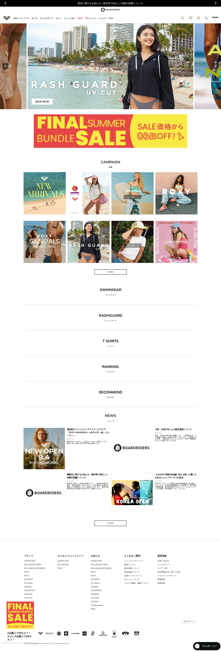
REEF (93, 609)
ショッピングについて (133, 561)
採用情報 (161, 583)
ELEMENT (28, 579)
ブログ (110, 18)
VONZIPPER (29, 590)
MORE (111, 272)
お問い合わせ (163, 561)
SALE (80, 18)
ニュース (102, 18)
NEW (15, 18)
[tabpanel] (110, 66)
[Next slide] (215, 3)
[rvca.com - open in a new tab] (50, 633)
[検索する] (182, 18)
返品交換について (132, 568)
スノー (58, 18)
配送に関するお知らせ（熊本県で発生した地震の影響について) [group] (110, 3)
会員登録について (132, 572)
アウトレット (90, 18)
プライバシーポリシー (167, 575)
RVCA (26, 575)
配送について (130, 564)
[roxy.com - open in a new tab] (40, 633)
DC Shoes (28, 583)
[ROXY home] (6, 18)
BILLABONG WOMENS (34, 568)
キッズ (34, 18)
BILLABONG (63, 564)
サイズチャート (164, 564)
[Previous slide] (5, 3)
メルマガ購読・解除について (136, 583)
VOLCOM (28, 598)
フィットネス (69, 18)
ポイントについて (132, 579)
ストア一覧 (162, 568)
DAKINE (27, 587)
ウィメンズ (24, 18)
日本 (188, 621)
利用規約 (161, 579)
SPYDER (94, 601)
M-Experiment (97, 605)
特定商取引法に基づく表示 (168, 572)
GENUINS (28, 594)
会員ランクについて (132, 575)
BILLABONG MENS (32, 564)
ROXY (26, 572)
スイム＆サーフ (46, 18)
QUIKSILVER (29, 561)
